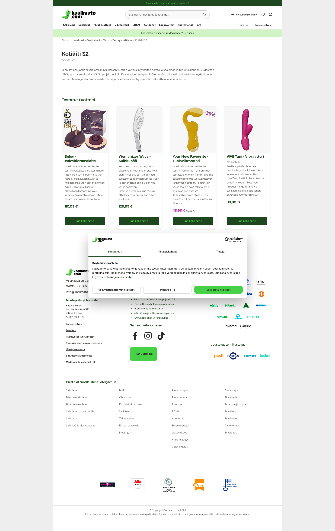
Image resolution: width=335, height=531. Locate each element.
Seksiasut (84, 25)
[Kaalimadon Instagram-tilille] (148, 335)
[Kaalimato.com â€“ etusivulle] (78, 272)
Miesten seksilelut (77, 397)
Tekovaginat (126, 418)
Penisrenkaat (180, 397)
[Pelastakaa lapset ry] (107, 484)
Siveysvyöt (231, 397)
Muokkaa (165, 289)
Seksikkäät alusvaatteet (80, 425)
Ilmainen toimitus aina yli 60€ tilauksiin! (167, 3)
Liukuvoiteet (166, 25)
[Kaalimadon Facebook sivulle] (135, 335)
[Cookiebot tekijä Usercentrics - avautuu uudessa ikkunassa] (227, 239)
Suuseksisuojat (181, 425)
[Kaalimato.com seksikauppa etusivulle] (92, 14)
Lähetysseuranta (75, 349)
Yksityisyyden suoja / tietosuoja (84, 343)
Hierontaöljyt (180, 439)
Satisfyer (124, 411)
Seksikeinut (232, 411)
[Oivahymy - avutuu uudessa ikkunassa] (199, 484)
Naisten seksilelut (77, 404)
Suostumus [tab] (115, 251)
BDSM (136, 25)
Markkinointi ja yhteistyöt (80, 362)
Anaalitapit (231, 390)
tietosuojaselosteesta (118, 277)
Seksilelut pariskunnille (80, 411)
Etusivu (66, 40)
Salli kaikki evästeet (219, 289)
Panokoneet (232, 425)
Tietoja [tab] (220, 251)
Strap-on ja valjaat (236, 404)
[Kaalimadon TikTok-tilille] (161, 335)
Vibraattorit (121, 25)
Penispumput (180, 390)
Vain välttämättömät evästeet (116, 289)
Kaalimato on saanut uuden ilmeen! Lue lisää (167, 33)
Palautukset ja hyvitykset (80, 336)
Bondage (177, 404)
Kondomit (149, 25)
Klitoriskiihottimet (130, 404)
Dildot (122, 390)
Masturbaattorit (129, 425)
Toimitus (243, 25)
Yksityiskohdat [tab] (167, 251)
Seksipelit (231, 432)
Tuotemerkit (185, 25)
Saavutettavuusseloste (79, 355)
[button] (205, 14)
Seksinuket (231, 418)
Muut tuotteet (102, 25)
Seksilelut (69, 25)
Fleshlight (125, 432)
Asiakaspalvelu (263, 25)
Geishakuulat (180, 446)
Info (198, 25)
